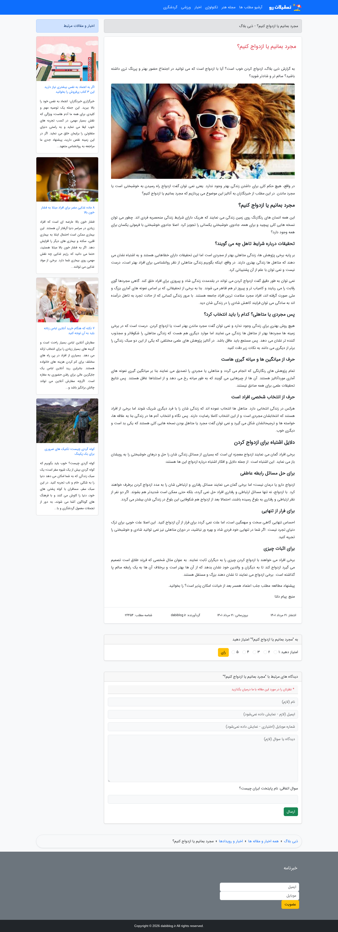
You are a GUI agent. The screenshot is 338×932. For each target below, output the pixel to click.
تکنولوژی (211, 7)
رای (223, 652)
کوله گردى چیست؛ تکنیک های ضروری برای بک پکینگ (70, 451)
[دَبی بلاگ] (285, 7)
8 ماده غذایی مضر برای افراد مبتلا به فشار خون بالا (68, 210)
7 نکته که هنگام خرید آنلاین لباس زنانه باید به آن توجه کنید (69, 331)
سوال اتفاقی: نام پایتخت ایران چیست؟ (268, 788)
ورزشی (186, 7)
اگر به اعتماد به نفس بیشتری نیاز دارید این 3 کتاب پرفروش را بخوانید (69, 89)
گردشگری (170, 7)
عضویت (290, 904)
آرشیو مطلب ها (250, 7)
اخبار (198, 7)
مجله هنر (228, 7)
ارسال (291, 811)
